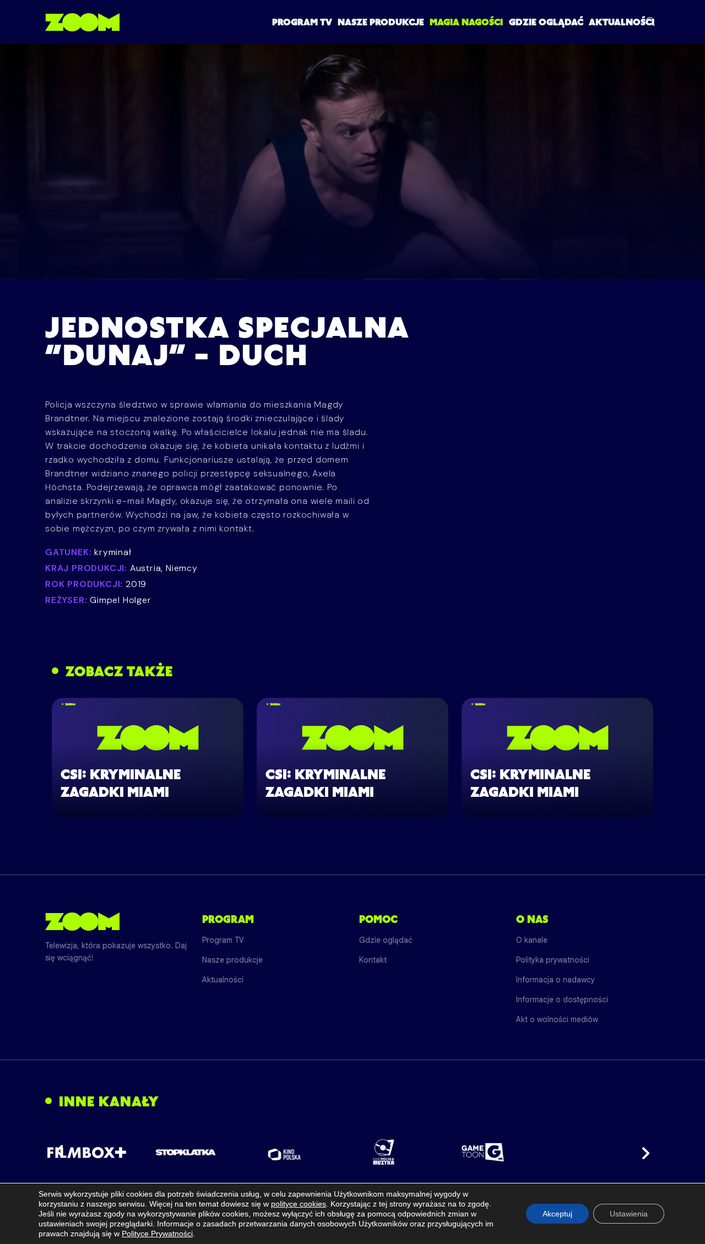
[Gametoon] (482, 1152)
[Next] (642, 1152)
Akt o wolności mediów (557, 1019)
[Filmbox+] (86, 1152)
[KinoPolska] (284, 1152)
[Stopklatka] (185, 1152)
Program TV (302, 22)
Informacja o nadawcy (555, 980)
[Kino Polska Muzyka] (383, 1152)
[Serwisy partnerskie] (352, 1152)
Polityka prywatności (552, 960)
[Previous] (63, 1152)
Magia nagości (466, 22)
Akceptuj (557, 1213)
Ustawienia (629, 1213)
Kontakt (373, 960)
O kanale (531, 940)
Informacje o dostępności (562, 999)
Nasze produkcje (381, 22)
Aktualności (621, 22)
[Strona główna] (82, 22)
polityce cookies (298, 1203)
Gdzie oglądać (546, 22)
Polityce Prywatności (157, 1233)
